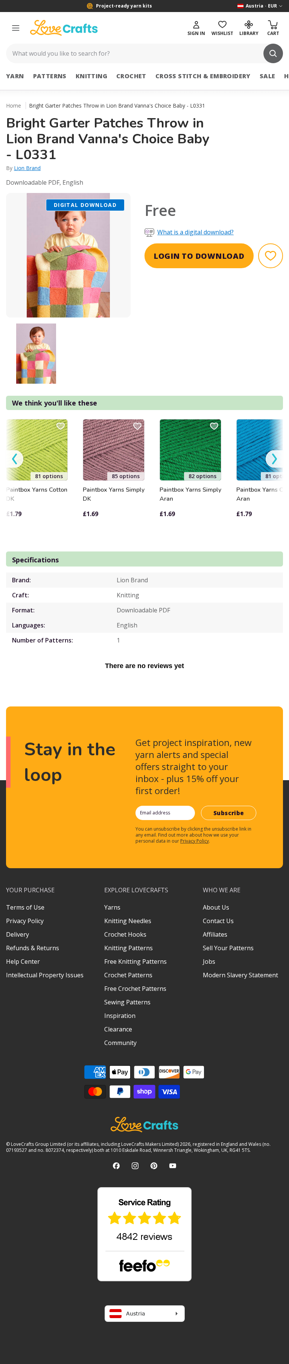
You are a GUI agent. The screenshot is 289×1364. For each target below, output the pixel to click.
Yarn (15, 76)
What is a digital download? (195, 232)
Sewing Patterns (127, 1002)
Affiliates (215, 934)
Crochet (131, 76)
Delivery (17, 934)
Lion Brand (27, 168)
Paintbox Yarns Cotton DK (36, 494)
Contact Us (218, 921)
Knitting (91, 76)
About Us (216, 907)
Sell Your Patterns (228, 948)
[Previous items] (14, 459)
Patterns (50, 76)
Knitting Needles (127, 921)
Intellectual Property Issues (45, 975)
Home (13, 105)
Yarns (112, 907)
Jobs (209, 961)
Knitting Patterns (128, 948)
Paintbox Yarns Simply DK (113, 494)
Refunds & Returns (32, 948)
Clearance (118, 1029)
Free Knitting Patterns (135, 961)
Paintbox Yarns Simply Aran (190, 494)
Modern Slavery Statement (240, 975)
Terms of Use (25, 907)
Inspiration (119, 1016)
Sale (267, 76)
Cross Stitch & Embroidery (203, 76)
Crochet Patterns (128, 975)
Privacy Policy (194, 841)
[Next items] (274, 459)
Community (120, 1043)
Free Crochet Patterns (135, 988)
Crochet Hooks (125, 934)
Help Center (23, 961)
